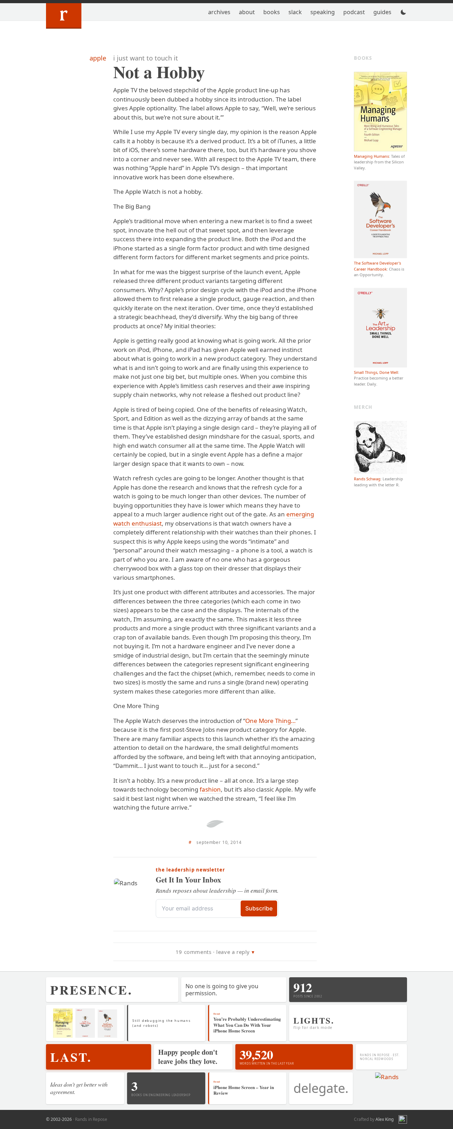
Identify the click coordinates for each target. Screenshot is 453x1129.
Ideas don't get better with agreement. (79, 1088)
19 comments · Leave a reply (213, 951)
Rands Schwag (367, 478)
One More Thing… (270, 721)
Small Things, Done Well (376, 372)
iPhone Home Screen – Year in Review (243, 1090)
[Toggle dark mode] (403, 12)
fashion (210, 789)
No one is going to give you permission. (221, 989)
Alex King (384, 1119)
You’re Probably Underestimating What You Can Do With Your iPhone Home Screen (247, 1024)
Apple (98, 58)
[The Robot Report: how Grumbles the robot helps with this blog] (402, 1119)
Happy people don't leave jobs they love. (188, 1056)
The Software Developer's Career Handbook (377, 266)
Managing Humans (371, 156)
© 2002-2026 (59, 1119)
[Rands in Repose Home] (63, 16)
